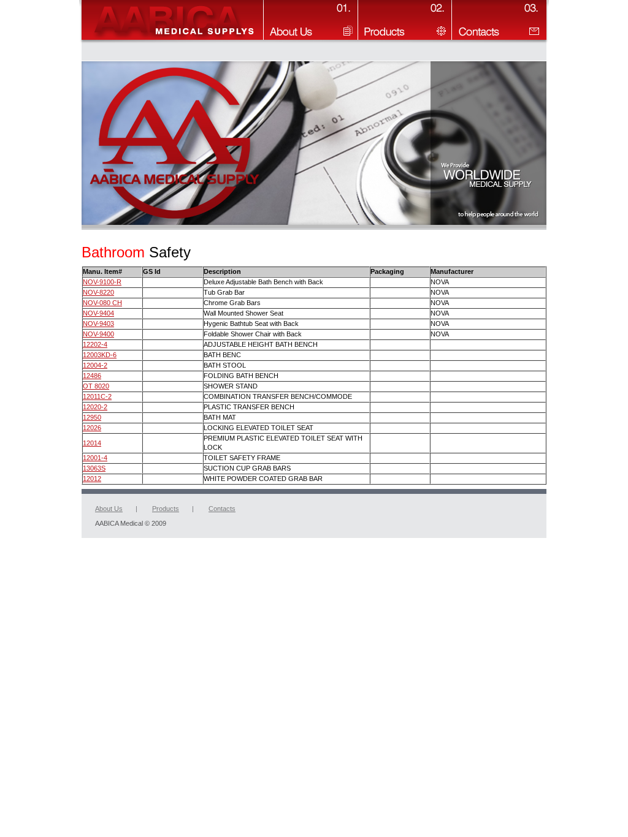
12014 (92, 443)
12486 (92, 375)
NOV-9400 (98, 334)
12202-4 (95, 344)
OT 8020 (96, 386)
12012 (92, 478)
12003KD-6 (100, 354)
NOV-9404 (98, 313)
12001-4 (95, 457)
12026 (92, 427)
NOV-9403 (98, 323)
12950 (92, 417)
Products (165, 508)
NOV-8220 (98, 292)
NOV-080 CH (102, 302)
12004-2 (95, 365)
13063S (94, 468)
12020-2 (95, 407)
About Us (109, 508)
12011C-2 (97, 396)
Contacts (222, 508)
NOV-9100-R (102, 282)
